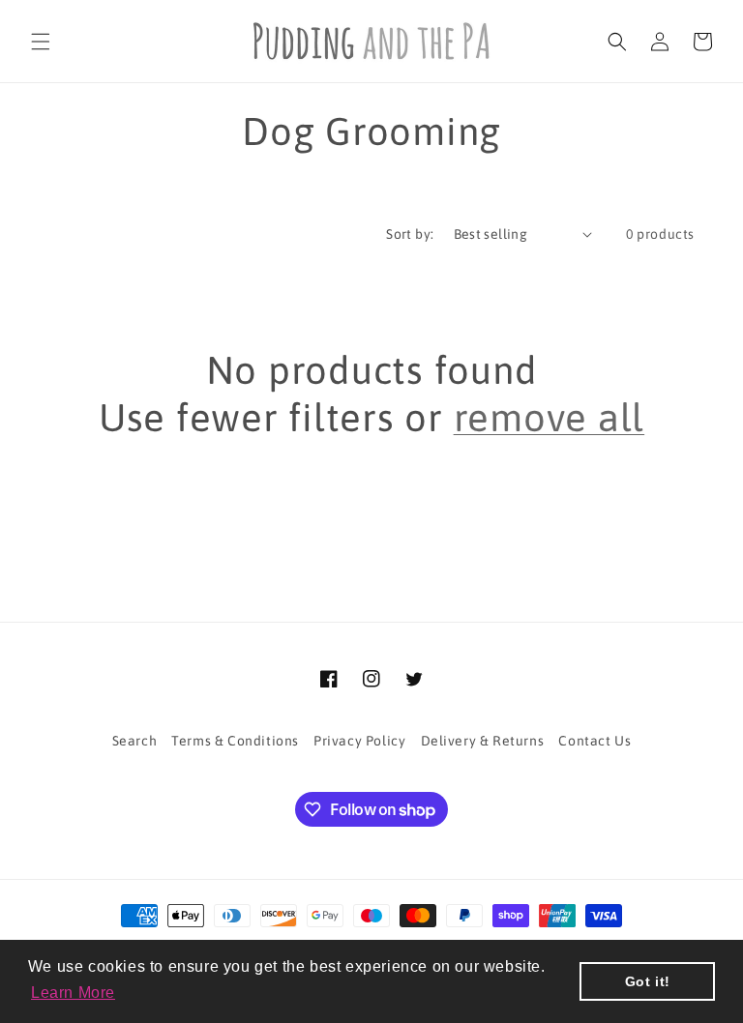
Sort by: (409, 234)
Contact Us (594, 740)
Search (135, 740)
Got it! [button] (647, 981)
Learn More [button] (73, 992)
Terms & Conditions (235, 740)
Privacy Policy (359, 740)
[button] (40, 41)
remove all (549, 417)
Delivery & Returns (483, 740)
